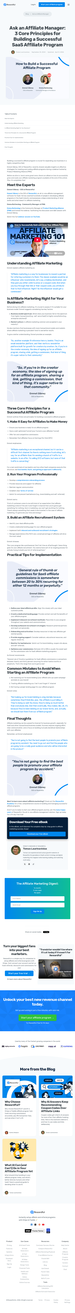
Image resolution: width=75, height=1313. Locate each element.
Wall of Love (45, 1278)
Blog (27, 14)
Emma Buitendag (13, 208)
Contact (65, 1266)
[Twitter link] (35, 1224)
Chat (65, 1269)
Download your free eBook (37, 834)
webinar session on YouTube (29, 217)
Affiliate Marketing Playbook (45, 1252)
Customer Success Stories (45, 1245)
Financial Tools (24, 1268)
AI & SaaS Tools (24, 1245)
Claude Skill (45, 1258)
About (65, 1249)
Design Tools (24, 1265)
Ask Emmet (45, 1268)
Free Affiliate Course (45, 1255)
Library (45, 1262)
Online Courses (24, 1282)
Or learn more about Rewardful (19, 979)
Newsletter (45, 1275)
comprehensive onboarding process (31, 480)
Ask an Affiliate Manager (40, 14)
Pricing (9, 1245)
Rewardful (33, 193)
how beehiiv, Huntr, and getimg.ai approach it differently (39, 469)
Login (9, 1267)
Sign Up (9, 1264)
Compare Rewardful (45, 1249)
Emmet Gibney (12, 193)
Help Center (65, 1245)
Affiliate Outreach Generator (45, 1291)
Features (9, 1249)
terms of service (26, 491)
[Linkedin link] (32, 1224)
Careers (65, 1263)
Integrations (9, 1255)
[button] (68, 5)
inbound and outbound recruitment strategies (39, 530)
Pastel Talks (45, 1272)
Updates (9, 1252)
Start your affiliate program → (37, 1017)
